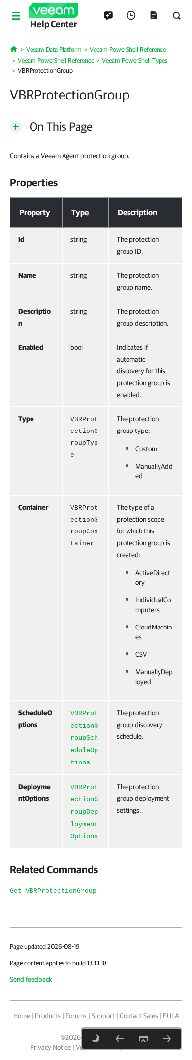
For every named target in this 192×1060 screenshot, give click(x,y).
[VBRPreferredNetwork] (120, 1039)
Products (48, 1016)
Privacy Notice (50, 1047)
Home (21, 1016)
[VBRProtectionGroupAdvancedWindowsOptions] (167, 1039)
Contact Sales (139, 1016)
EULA (171, 1016)
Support (103, 1016)
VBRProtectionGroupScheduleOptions (84, 737)
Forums (76, 1016)
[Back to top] (143, 1039)
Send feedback (31, 979)
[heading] (96, 182)
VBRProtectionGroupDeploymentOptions (84, 811)
